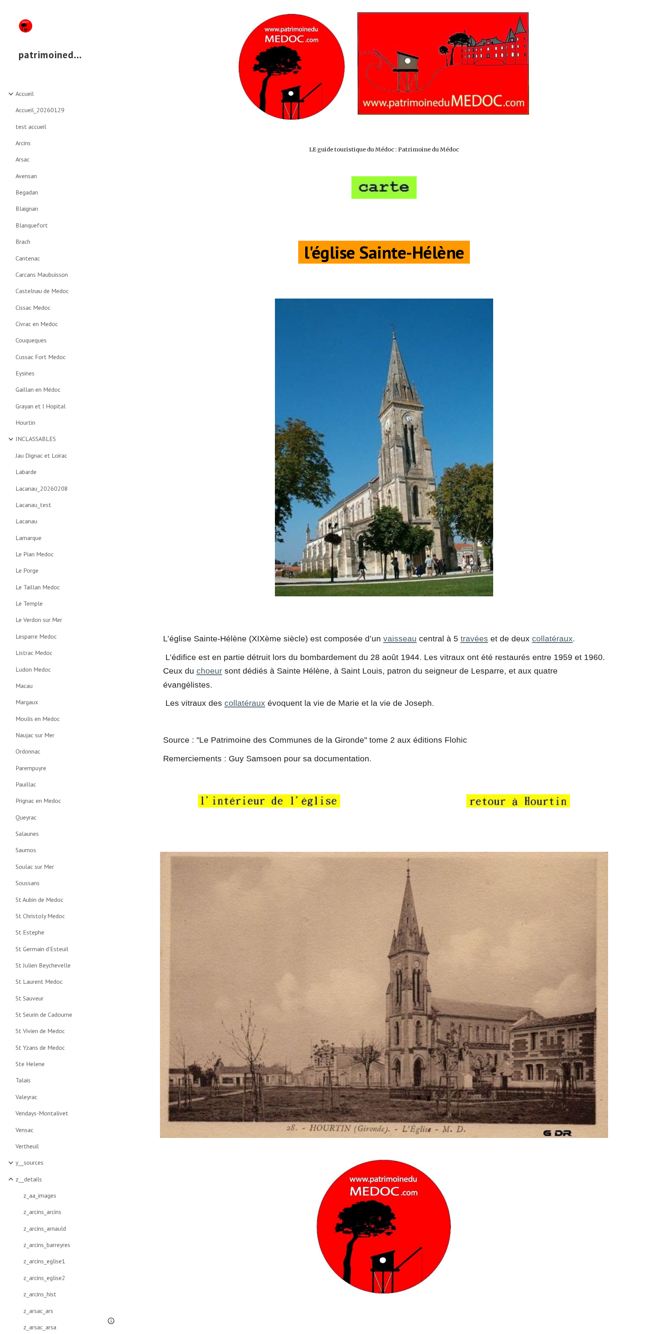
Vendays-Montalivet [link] (42, 1113)
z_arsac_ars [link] (38, 1311)
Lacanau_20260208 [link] (42, 488)
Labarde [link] (26, 472)
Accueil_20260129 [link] (40, 110)
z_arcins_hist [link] (39, 1294)
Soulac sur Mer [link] (35, 866)
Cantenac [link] (28, 258)
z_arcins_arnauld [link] (44, 1228)
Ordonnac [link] (28, 751)
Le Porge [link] (27, 570)
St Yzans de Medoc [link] (40, 1047)
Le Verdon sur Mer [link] (39, 620)
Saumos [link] (26, 850)
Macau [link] (24, 686)
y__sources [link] (29, 1162)
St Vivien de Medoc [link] (40, 1031)
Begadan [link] (27, 192)
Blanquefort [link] (32, 225)
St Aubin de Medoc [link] (39, 899)
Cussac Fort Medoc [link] (41, 357)
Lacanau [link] (26, 521)
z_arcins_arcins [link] (42, 1212)
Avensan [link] (26, 176)
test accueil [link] (31, 126)
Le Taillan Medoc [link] (38, 587)
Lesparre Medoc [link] (36, 636)
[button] (661, 11)
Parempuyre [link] (31, 768)
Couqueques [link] (31, 340)
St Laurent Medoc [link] (39, 981)
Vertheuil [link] (27, 1146)
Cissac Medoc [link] (33, 307)
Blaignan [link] (27, 208)
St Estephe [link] (30, 932)
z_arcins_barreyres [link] (46, 1245)
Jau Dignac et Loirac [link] (41, 455)
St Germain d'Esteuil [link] (42, 949)
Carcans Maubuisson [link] (42, 274)
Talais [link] (23, 1080)
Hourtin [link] (25, 422)
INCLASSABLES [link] (36, 439)
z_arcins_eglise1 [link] (44, 1261)
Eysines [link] (25, 373)
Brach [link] (23, 241)
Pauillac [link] (26, 784)
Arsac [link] (23, 159)
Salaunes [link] (27, 833)
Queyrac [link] (26, 817)
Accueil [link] (25, 93)
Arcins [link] (23, 143)
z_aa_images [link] (39, 1195)
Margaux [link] (27, 702)
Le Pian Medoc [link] (35, 554)
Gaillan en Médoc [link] (38, 389)
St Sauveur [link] (29, 998)
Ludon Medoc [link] (33, 669)
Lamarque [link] (29, 538)
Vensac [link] (24, 1130)
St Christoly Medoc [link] (40, 916)
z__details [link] (29, 1179)
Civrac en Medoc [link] (37, 324)
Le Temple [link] (29, 603)
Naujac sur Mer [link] (35, 735)
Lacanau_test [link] (33, 505)
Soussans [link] (28, 883)
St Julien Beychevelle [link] (43, 965)
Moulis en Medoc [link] (38, 719)
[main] (384, 149)
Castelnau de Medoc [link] (42, 291)
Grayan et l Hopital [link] (41, 406)
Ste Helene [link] (30, 1064)
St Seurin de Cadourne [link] (44, 1014)
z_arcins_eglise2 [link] (44, 1278)
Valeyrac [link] (26, 1097)
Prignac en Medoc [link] (38, 800)
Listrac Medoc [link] (34, 653)
